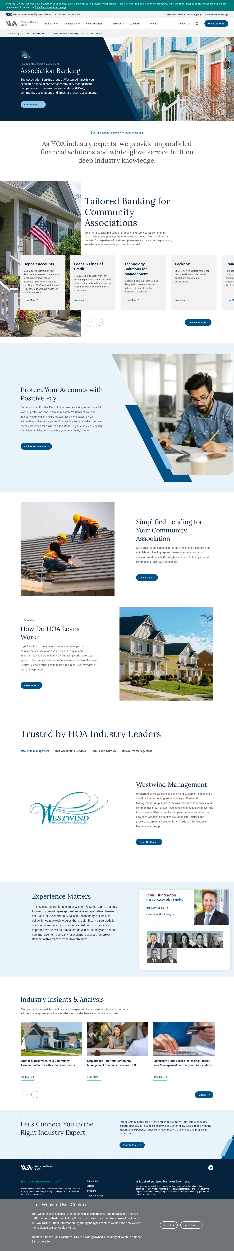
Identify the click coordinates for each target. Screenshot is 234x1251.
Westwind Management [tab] (35, 751)
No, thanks (190, 1225)
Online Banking (216, 23)
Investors (91, 1190)
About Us (135, 23)
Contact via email (155, 907)
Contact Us (184, 23)
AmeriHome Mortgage (216, 14)
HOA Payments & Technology (66, 33)
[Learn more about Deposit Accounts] (42, 282)
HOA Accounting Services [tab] (70, 751)
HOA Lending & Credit (36, 33)
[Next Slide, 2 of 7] (34, 1094)
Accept (167, 1225)
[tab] (154, 940)
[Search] (197, 23)
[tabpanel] (184, 907)
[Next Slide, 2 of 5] (99, 322)
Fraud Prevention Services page (50, 7)
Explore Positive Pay (35, 446)
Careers (90, 1185)
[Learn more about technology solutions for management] (143, 282)
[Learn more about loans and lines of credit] (92, 282)
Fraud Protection (95, 1195)
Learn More (146, 577)
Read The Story (148, 842)
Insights (153, 23)
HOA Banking (13, 33)
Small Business (94, 23)
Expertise (50, 23)
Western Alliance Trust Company (184, 14)
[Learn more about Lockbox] (193, 282)
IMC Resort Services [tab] (104, 751)
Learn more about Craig (158, 914)
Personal (116, 23)
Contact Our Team (95, 33)
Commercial (70, 23)
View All (203, 1094)
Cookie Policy (66, 1227)
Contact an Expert (198, 322)
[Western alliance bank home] (22, 23)
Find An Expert (32, 104)
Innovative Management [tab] (137, 751)
